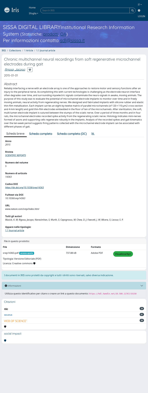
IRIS (4, 50)
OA (63, 34)
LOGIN (141, 16)
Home (32, 7)
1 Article (28, 50)
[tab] (93, 134)
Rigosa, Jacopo (15, 69)
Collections (15, 50)
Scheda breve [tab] (15, 133)
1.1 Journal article (45, 50)
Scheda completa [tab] (40, 133)
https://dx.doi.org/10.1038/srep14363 (24, 187)
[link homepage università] (13, 10)
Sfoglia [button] (32, 13)
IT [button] (139, 4)
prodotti (50, 34)
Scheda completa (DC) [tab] (72, 133)
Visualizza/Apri (123, 254)
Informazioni (14, 285)
